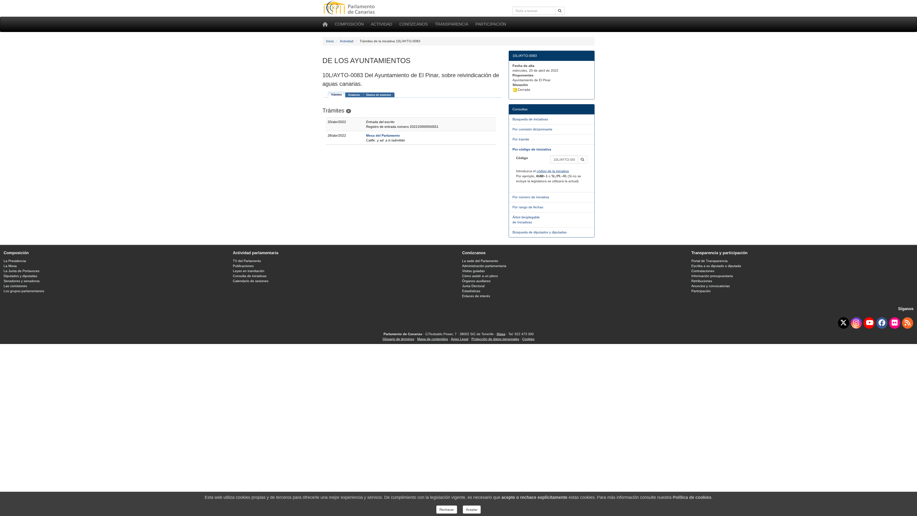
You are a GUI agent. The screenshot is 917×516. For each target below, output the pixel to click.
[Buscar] (560, 11)
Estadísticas (471, 291)
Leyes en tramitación (248, 271)
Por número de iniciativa (530, 197)
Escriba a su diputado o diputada (716, 266)
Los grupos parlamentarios (24, 291)
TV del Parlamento (247, 261)
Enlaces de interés (476, 296)
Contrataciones (702, 271)
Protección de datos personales (495, 339)
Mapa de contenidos (432, 339)
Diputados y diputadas (20, 276)
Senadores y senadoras (22, 281)
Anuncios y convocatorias (710, 286)
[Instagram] (856, 323)
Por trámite (520, 139)
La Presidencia (15, 261)
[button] (582, 160)
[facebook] (882, 323)
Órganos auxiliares (476, 281)
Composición (349, 24)
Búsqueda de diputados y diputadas (539, 232)
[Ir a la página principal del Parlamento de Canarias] (349, 7)
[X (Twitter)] (843, 323)
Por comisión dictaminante (532, 129)
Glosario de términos (398, 339)
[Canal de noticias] (907, 323)
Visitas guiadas (473, 271)
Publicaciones (243, 266)
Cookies (528, 339)
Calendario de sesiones (250, 281)
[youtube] (869, 323)
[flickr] (894, 323)
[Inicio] (325, 24)
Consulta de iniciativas (250, 276)
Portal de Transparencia (709, 261)
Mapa (501, 334)
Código (522, 158)
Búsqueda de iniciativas (530, 119)
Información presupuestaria (712, 276)
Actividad (381, 24)
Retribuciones (701, 281)
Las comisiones (15, 286)
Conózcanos (413, 24)
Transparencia (451, 24)
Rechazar (446, 509)
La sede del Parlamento (480, 261)
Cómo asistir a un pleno (480, 276)
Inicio (330, 41)
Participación (490, 24)
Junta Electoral (473, 286)
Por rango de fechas (527, 207)
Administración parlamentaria (484, 266)
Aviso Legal (459, 339)
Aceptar (472, 509)
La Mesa (10, 266)
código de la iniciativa (553, 171)
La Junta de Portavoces (21, 271)
